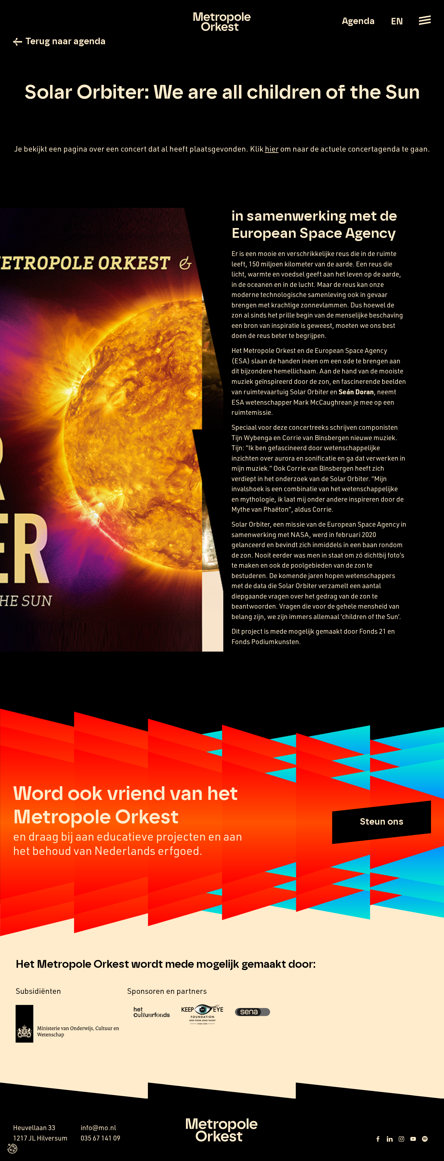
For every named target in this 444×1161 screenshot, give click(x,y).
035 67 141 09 (100, 1138)
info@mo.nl (98, 1127)
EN (396, 21)
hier (272, 149)
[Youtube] (413, 1139)
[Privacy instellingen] (12, 1148)
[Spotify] (425, 1139)
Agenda (358, 21)
